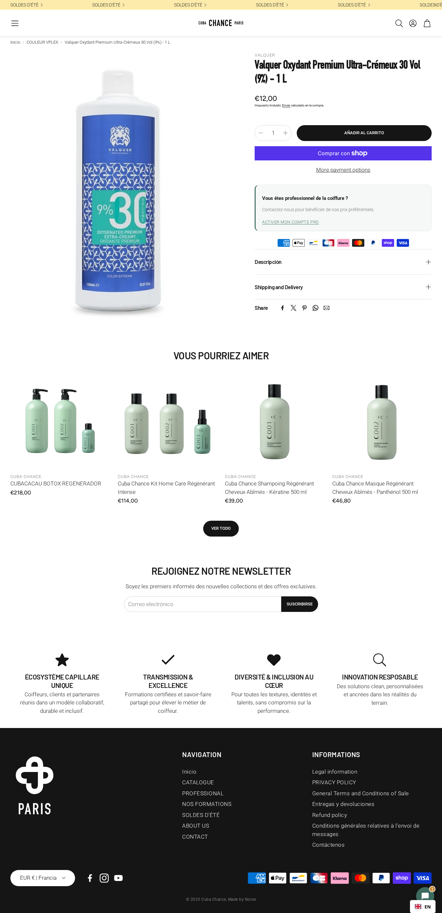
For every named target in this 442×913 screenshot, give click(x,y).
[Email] (326, 308)
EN (428, 907)
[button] (14, 23)
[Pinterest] (304, 308)
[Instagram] (104, 878)
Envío (286, 105)
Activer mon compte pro (290, 221)
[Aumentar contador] (285, 133)
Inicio (15, 42)
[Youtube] (118, 878)
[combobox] (423, 906)
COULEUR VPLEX (42, 42)
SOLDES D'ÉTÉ (24, 5)
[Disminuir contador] (261, 133)
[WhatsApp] (315, 308)
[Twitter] (293, 308)
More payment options (343, 170)
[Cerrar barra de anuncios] (435, 5)
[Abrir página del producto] (60, 421)
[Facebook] (282, 308)
